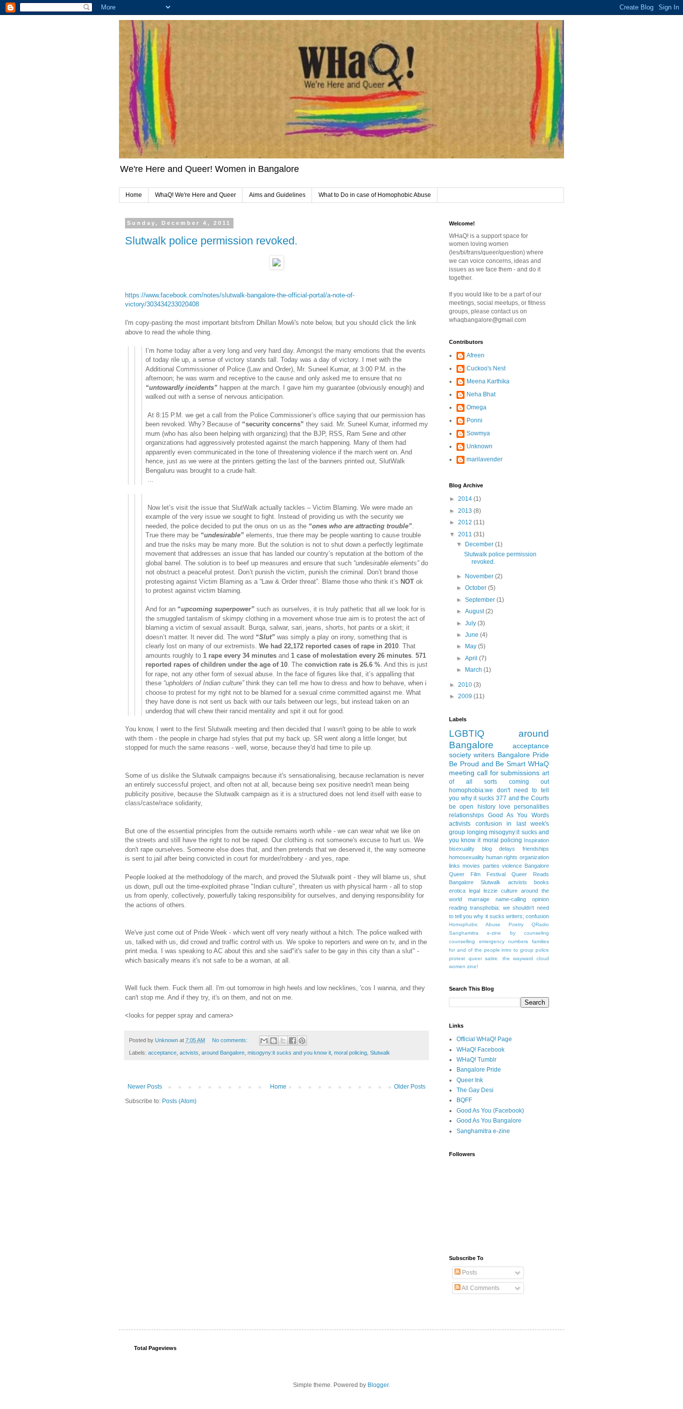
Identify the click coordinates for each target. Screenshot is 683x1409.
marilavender (484, 459)
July (471, 623)
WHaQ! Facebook (480, 1049)
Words (540, 815)
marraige (479, 899)
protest (457, 958)
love (504, 806)
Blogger (378, 1385)
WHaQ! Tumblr (476, 1059)
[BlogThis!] (273, 1041)
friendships (535, 849)
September (480, 599)
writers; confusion (527, 916)
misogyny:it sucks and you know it (289, 1053)
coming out (529, 781)
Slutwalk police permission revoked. (211, 240)
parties (491, 866)
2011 (466, 534)
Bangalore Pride (523, 755)
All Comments (480, 1288)
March (474, 669)
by (513, 933)
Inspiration (536, 840)
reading (458, 908)
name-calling (511, 899)
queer (475, 958)
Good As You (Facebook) (490, 1110)
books (541, 882)
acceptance (162, 1053)
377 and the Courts (522, 798)
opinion (540, 899)
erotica (457, 891)
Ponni (474, 420)
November (480, 576)
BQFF (464, 1100)
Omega (476, 407)
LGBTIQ (466, 733)
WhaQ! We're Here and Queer (195, 194)
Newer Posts (145, 1086)
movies (471, 866)
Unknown (479, 446)
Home (134, 194)
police (542, 950)
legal (474, 891)
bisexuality (461, 849)
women (457, 966)
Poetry (516, 924)
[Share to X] (283, 1041)
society (460, 755)
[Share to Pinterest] (302, 1041)
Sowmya (478, 433)
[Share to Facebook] (293, 1041)
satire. (492, 958)
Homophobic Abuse (474, 924)
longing (477, 832)
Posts (468, 1272)
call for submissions (508, 773)
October (476, 587)
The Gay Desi (475, 1090)
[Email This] (264, 1041)
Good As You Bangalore (489, 1120)
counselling (462, 941)
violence (512, 866)
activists (459, 823)
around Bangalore (223, 1053)
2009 (466, 696)
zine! (472, 966)
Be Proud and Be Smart (487, 764)
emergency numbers (503, 941)
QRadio (540, 924)
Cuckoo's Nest (486, 368)
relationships (466, 815)
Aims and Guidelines (277, 194)
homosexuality (466, 857)
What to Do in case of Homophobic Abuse (374, 194)
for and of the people (474, 950)
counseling (536, 933)
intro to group (518, 950)
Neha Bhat (481, 394)
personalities (531, 806)
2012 (466, 522)
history (487, 806)
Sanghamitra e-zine (475, 933)
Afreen (475, 355)
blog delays (499, 849)
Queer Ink (469, 1080)
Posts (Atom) (179, 1101)
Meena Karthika (488, 381)
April (472, 658)
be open (461, 806)
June (472, 634)
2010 (466, 684)
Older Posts (410, 1086)
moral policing (350, 1053)
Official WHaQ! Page (484, 1039)
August (475, 611)
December (480, 544)
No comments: (230, 1040)
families (540, 941)
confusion (489, 823)
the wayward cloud (525, 958)
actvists (189, 1053)
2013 (466, 510)
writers (484, 755)
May (471, 646)
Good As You (508, 815)
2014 (466, 498)
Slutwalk (380, 1053)
